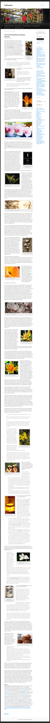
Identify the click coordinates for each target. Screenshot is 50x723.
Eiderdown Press (39, 116)
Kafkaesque (8, 5)
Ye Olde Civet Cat (39, 143)
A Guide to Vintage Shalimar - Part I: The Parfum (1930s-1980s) (41, 86)
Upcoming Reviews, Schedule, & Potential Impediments (40, 50)
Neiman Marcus (20, 690)
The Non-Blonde (39, 135)
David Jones (15, 701)
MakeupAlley (19, 409)
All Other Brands (14, 23)
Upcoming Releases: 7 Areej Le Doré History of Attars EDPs (41, 61)
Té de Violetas (39, 132)
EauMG (38, 115)
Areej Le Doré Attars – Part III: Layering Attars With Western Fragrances (41, 64)
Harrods (19, 694)
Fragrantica (18, 77)
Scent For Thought (39, 130)
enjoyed (22, 586)
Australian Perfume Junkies (41, 111)
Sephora (9, 697)
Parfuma (26, 700)
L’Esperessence (39, 118)
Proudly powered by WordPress (27, 719)
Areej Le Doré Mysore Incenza (41, 55)
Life (12, 27)
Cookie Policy (6, 714)
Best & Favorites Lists (18, 25)
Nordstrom (6, 691)
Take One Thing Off (39, 131)
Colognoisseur (39, 114)
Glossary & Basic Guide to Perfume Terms (37, 23)
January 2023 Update (40, 47)
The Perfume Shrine (40, 137)
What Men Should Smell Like (41, 142)
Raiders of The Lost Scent (40, 128)
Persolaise (38, 125)
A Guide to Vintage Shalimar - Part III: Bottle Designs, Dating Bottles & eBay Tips (41, 81)
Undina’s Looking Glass (40, 141)
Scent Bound (38, 129)
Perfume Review (19, 707)
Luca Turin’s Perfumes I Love (41, 119)
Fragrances (12, 707)
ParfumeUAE (10, 703)
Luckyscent (23, 68)
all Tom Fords (20, 697)
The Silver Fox (39, 139)
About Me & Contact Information (18, 27)
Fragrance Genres (21, 23)
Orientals (16, 707)
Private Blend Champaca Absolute (16, 708)
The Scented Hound (39, 138)
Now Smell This (39, 124)
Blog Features (27, 23)
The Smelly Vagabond (40, 140)
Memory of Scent (39, 120)
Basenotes (38, 112)
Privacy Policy (6, 713)
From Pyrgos (38, 117)
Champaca (8, 50)
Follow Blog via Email (40, 39)
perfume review (9, 708)
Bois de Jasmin (39, 113)
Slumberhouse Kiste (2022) (41, 54)
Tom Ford (23, 707)
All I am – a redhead (40, 108)
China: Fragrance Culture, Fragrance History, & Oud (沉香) (41, 76)
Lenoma (5, 701)
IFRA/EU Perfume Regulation (27, 25)
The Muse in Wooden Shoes (41, 134)
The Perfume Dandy (39, 136)
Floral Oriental (9, 707)
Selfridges (9, 695)
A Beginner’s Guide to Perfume (9, 25)
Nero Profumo (39, 123)
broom (26, 80)
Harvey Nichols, (24, 694)
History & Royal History (36, 25)
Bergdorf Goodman (26, 690)
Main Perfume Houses (8, 23)
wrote (12, 549)
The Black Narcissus (40, 133)
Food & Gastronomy (7, 27)
